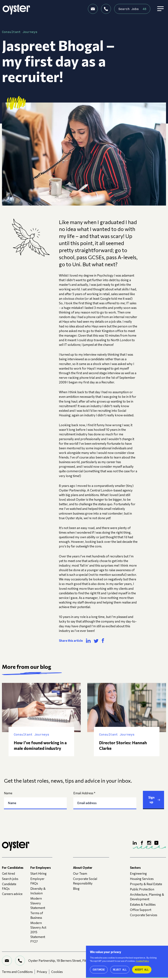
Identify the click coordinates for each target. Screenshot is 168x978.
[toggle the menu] (160, 9)
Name (8, 793)
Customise (99, 969)
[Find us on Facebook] (142, 843)
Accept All (142, 969)
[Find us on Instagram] (149, 843)
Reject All (120, 969)
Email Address (84, 793)
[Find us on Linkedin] (135, 843)
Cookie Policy (142, 961)
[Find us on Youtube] (156, 843)
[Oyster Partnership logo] (16, 9)
